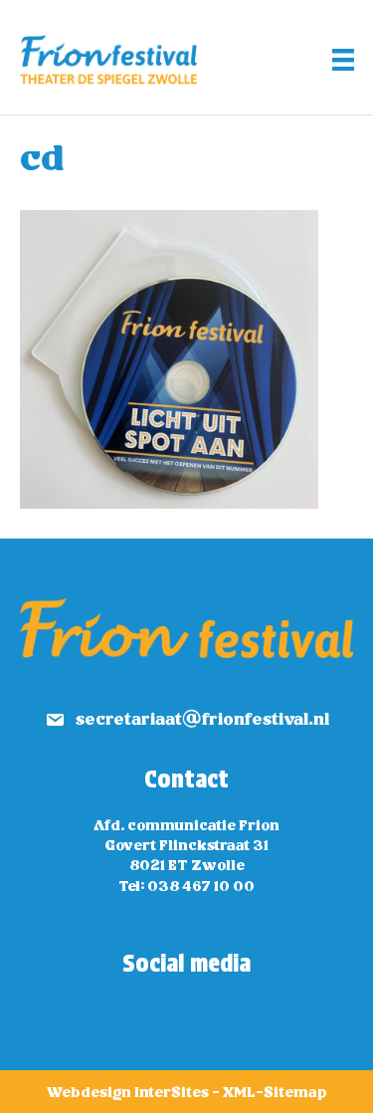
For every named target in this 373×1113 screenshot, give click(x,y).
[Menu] (343, 60)
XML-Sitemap (275, 1093)
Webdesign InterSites (128, 1093)
